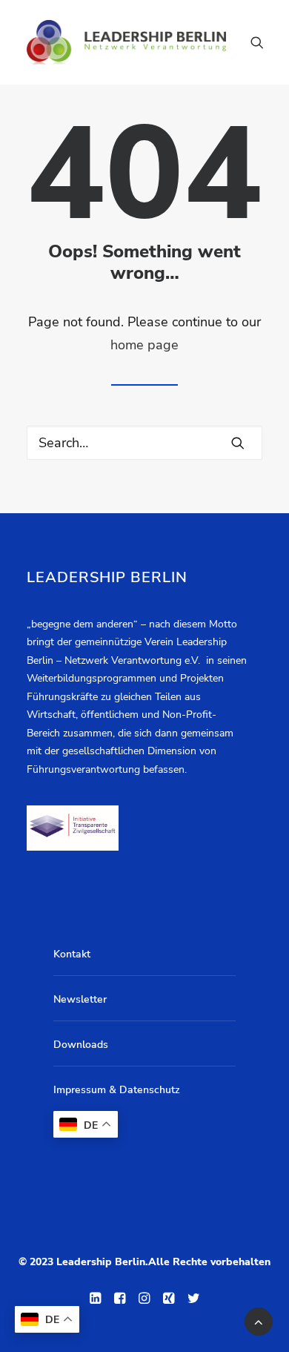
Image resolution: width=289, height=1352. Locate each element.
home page (144, 345)
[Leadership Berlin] (126, 42)
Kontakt (71, 954)
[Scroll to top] (259, 1320)
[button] (238, 443)
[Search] (250, 42)
